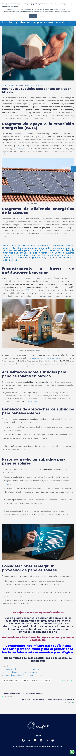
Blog (48, 746)
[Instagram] (29, 740)
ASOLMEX (30, 290)
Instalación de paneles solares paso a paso (19, 672)
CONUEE (18, 149)
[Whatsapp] (47, 740)
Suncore (47, 680)
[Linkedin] (41, 740)
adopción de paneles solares (45, 358)
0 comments (40, 85)
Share (66, 680)
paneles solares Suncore (11, 680)
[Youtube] (35, 740)
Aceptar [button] (33, 16)
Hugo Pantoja (8, 85)
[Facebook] (23, 740)
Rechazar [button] (42, 16)
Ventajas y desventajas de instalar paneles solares (22, 675)
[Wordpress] (53, 740)
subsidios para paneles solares (32, 680)
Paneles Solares (29, 85)
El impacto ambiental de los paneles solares (20, 669)
